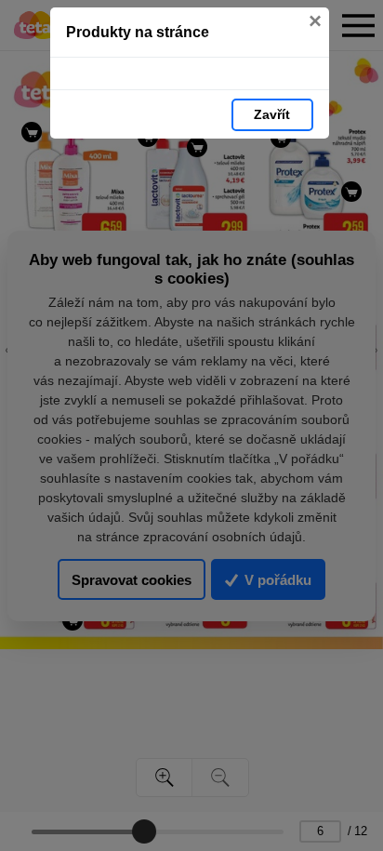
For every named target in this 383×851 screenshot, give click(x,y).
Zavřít (272, 114)
